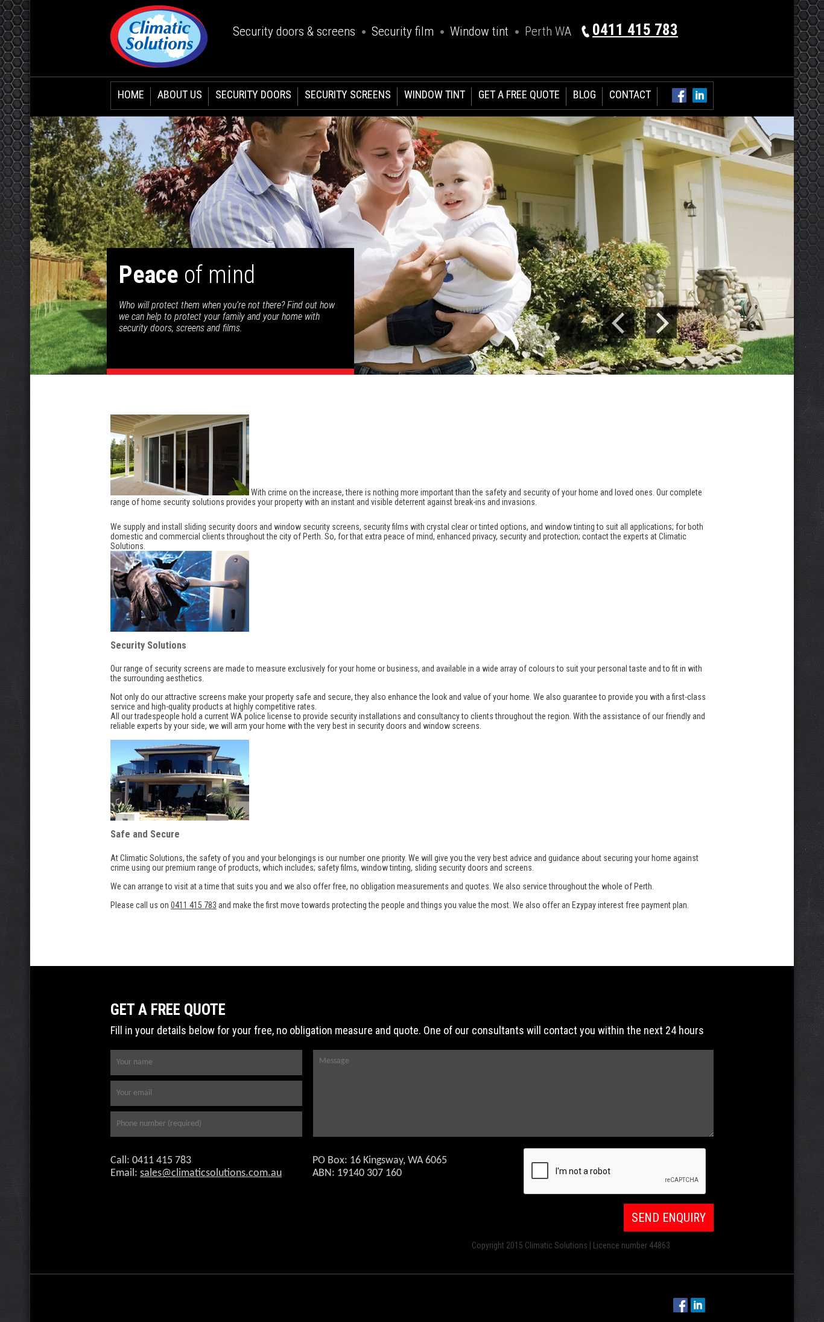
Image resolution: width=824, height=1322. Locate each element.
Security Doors (253, 94)
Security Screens (348, 94)
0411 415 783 (635, 30)
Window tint (479, 31)
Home (131, 94)
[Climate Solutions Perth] (159, 72)
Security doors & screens (294, 31)
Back (619, 322)
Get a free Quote (519, 94)
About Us (179, 94)
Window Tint (434, 94)
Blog (584, 94)
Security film (403, 31)
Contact (630, 94)
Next (661, 322)
